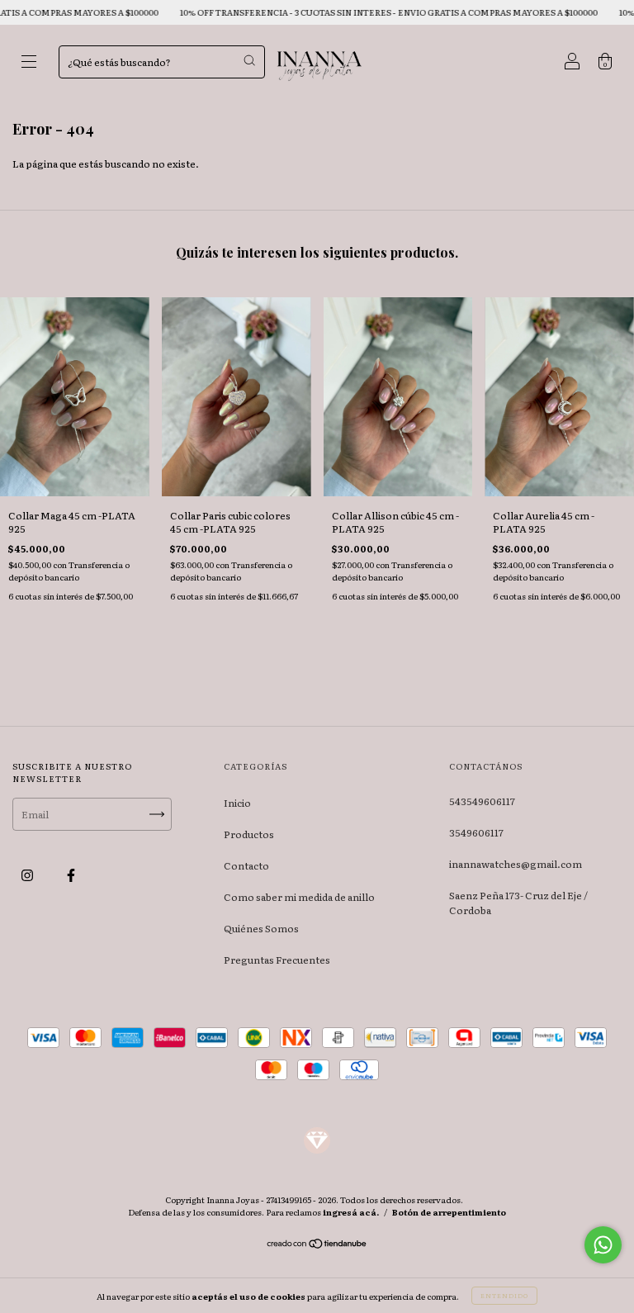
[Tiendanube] (317, 1245)
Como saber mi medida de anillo (299, 896)
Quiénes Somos (261, 928)
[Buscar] (249, 60)
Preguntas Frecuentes (277, 959)
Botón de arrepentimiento (449, 1212)
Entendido (504, 1295)
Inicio (237, 802)
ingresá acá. (351, 1212)
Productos (249, 834)
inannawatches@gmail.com (515, 863)
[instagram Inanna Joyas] (28, 874)
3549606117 (476, 832)
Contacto (246, 865)
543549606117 (482, 801)
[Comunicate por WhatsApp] (603, 1244)
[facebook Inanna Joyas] (71, 874)
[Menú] (29, 63)
